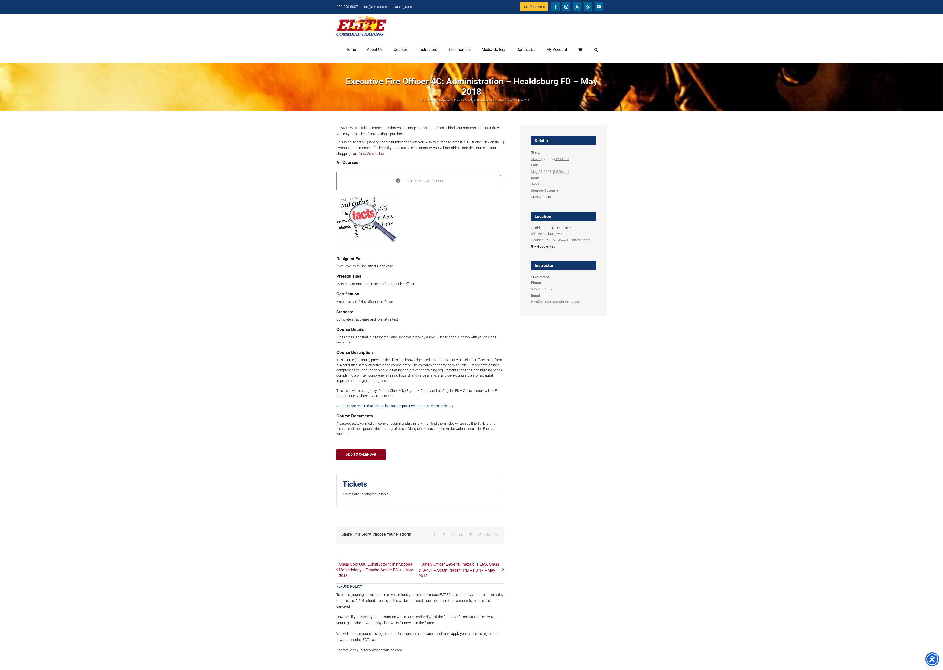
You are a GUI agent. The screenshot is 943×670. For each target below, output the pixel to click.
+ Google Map (544, 246)
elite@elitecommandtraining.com (387, 7)
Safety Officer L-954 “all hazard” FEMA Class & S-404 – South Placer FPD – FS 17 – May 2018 (459, 569)
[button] (596, 49)
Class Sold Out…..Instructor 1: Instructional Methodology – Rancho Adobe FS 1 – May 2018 (376, 569)
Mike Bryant (540, 277)
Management (541, 197)
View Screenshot (371, 154)
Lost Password (533, 7)
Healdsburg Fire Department (552, 228)
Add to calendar (361, 454)
